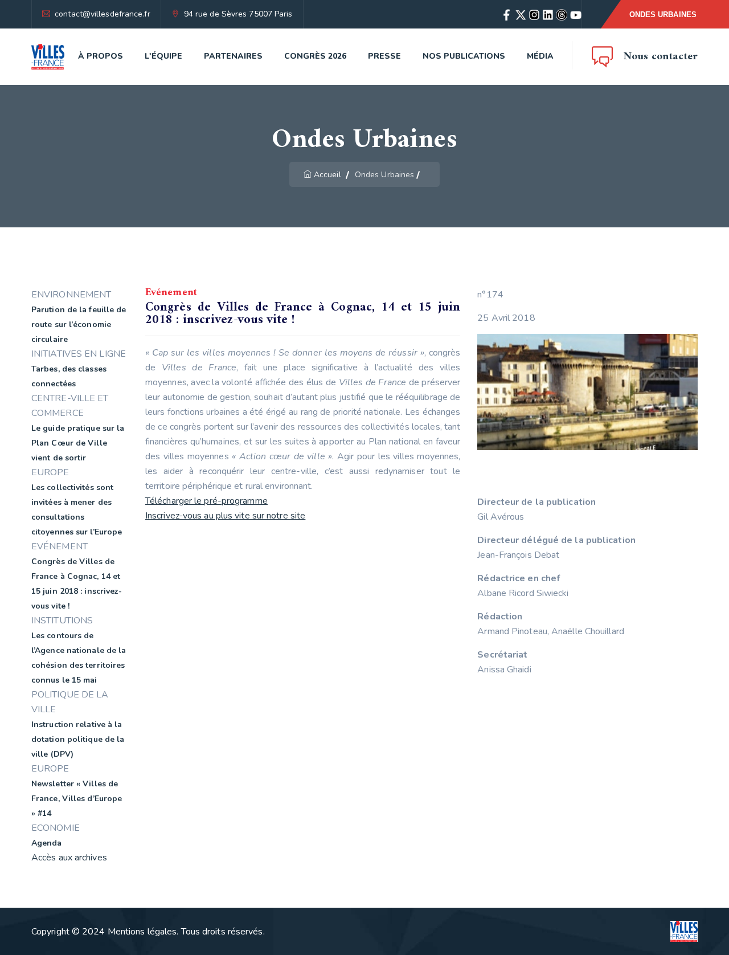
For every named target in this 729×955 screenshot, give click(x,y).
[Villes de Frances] (47, 57)
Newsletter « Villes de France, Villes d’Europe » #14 (76, 798)
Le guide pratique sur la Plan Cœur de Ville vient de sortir (77, 443)
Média (540, 56)
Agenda (46, 843)
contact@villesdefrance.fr (102, 14)
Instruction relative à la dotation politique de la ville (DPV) (77, 739)
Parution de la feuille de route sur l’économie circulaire (78, 324)
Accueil (327, 174)
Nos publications (464, 56)
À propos (100, 56)
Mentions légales (142, 931)
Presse (384, 56)
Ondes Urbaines (663, 14)
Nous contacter (661, 56)
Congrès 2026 (315, 56)
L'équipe (163, 56)
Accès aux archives (69, 857)
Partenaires (233, 56)
